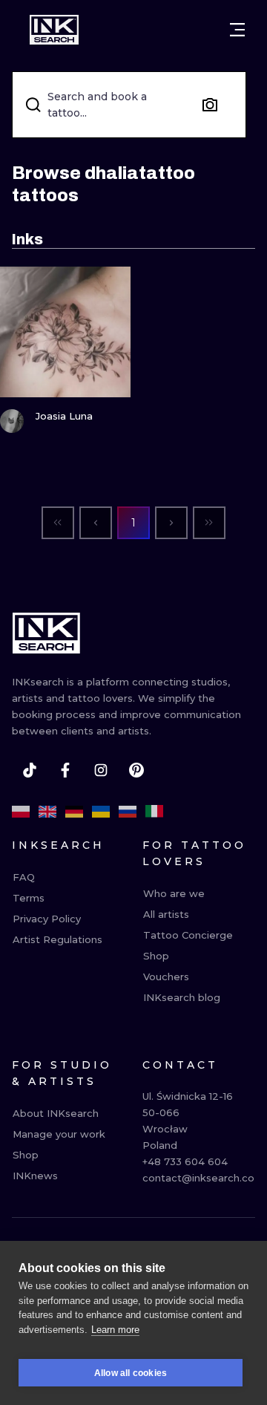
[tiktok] (29, 770)
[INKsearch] (54, 29)
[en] (47, 812)
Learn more (115, 1329)
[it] (154, 812)
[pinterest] (136, 770)
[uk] (101, 812)
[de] (74, 812)
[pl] (21, 812)
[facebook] (65, 770)
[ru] (127, 812)
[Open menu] (237, 30)
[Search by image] (210, 104)
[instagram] (101, 770)
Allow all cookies (130, 1373)
